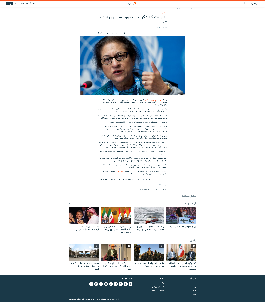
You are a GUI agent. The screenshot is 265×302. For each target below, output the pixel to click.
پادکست (193, 295)
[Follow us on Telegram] (116, 284)
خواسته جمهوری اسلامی (153, 99)
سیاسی (164, 12)
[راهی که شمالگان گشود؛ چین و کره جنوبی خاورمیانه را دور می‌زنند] (149, 215)
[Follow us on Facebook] (121, 284)
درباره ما (162, 283)
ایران (195, 287)
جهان (194, 291)
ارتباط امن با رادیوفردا (158, 291)
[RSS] (126, 284)
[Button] (122, 33)
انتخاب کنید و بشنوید (157, 287)
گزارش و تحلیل (188, 203)
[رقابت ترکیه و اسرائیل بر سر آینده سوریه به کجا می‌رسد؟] (149, 252)
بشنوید (192, 240)
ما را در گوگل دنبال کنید (28, 3)
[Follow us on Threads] (91, 284)
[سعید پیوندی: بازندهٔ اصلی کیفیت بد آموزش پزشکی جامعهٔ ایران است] (84, 252)
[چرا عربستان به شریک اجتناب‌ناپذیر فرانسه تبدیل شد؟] (84, 215)
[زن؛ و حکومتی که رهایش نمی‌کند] (181, 215)
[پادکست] (16, 3)
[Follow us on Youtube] (106, 284)
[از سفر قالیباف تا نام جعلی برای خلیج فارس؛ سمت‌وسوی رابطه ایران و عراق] (116, 215)
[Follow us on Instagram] (96, 284)
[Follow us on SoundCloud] (101, 284)
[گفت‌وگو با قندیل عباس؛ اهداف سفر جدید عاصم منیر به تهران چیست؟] (181, 252)
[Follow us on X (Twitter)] (111, 284)
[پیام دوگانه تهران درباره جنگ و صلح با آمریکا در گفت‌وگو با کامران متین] (116, 252)
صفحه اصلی (192, 283)
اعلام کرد (121, 171)
